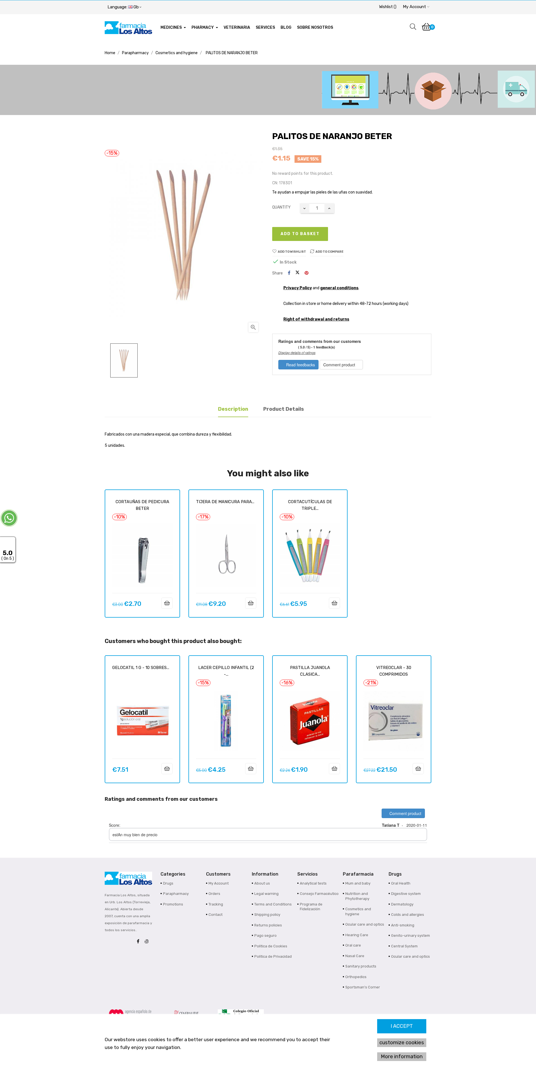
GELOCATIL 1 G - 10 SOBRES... (140, 667)
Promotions (173, 904)
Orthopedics (356, 977)
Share (289, 273)
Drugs (168, 883)
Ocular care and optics (364, 924)
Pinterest (306, 273)
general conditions (339, 288)
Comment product (339, 364)
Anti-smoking (402, 925)
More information (402, 1056)
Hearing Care (356, 935)
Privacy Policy (297, 288)
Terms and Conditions (273, 904)
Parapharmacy (176, 894)
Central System (404, 946)
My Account (219, 883)
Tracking (216, 904)
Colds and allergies (407, 914)
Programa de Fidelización (311, 906)
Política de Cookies (270, 946)
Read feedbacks (300, 364)
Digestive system (406, 894)
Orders (214, 894)
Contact (215, 914)
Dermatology (402, 904)
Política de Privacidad (273, 956)
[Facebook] (139, 942)
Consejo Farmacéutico (319, 894)
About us (262, 883)
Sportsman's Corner (362, 987)
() (387, 6)
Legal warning (266, 894)
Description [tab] (233, 409)
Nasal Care (354, 956)
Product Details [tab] (283, 409)
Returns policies (268, 925)
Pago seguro (265, 935)
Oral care (353, 945)
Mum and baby (357, 883)
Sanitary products (360, 966)
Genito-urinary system (410, 935)
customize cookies (401, 1042)
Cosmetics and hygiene (358, 911)
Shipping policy (267, 914)
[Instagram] (148, 942)
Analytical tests (313, 883)
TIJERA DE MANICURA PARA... (225, 501)
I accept (402, 1026)
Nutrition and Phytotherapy (357, 896)
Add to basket (300, 233)
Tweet (297, 273)
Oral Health (400, 883)
